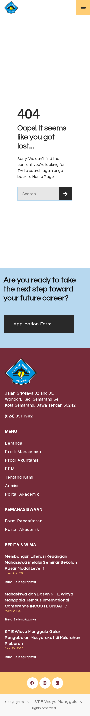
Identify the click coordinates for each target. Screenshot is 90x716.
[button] (83, 7)
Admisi (11, 485)
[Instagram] (45, 683)
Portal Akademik (22, 494)
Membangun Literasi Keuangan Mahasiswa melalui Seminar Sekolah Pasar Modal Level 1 (41, 562)
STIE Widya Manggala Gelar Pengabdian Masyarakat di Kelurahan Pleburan (42, 638)
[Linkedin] (57, 683)
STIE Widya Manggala (56, 702)
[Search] (65, 193)
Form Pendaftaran (24, 520)
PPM (10, 468)
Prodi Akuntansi (21, 460)
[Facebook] (32, 683)
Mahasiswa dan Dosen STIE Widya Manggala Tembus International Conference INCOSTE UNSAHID (39, 600)
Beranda (13, 443)
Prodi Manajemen (23, 451)
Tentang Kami (19, 477)
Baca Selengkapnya (20, 582)
